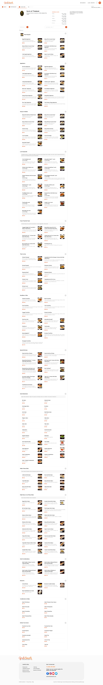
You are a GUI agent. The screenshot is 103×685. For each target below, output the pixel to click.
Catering (35, 667)
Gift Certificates (36, 668)
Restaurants (25, 667)
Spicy (21, 30)
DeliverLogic (82, 681)
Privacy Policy (28, 681)
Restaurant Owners (26, 671)
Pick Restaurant (12, 6)
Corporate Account (26, 668)
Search (4, 6)
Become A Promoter (37, 670)
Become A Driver (26, 670)
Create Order (22, 6)
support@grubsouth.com (51, 676)
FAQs (33, 681)
